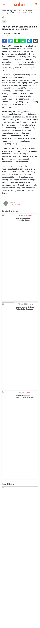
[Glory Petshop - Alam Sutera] (20, 580)
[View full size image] (20, 17)
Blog (10, 11)
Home (4, 11)
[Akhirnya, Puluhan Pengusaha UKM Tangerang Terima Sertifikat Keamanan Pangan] (8, 257)
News (16, 11)
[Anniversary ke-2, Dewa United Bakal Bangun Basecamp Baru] (8, 346)
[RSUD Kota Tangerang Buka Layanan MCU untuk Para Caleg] (8, 435)
